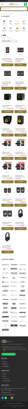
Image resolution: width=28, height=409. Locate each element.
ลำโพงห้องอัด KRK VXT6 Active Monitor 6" (20, 199)
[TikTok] (9, 398)
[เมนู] (2, 4)
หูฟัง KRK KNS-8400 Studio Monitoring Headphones (6, 246)
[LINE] (25, 4)
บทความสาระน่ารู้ (5, 378)
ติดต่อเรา (4, 376)
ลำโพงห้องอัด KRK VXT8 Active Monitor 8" (7, 223)
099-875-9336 (10, 349)
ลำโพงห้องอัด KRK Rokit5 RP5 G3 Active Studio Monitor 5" (20, 153)
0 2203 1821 (11, 347)
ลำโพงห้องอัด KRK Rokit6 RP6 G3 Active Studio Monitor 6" (7, 176)
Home (2, 13)
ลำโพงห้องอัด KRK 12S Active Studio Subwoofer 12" (20, 106)
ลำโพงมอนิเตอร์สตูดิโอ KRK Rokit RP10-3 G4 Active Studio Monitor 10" (7, 59)
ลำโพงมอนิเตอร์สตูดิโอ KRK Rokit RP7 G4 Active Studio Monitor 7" (7, 82)
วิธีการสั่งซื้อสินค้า (5, 366)
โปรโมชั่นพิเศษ (5, 364)
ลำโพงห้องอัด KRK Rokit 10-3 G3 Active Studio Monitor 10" (20, 129)
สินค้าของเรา (4, 361)
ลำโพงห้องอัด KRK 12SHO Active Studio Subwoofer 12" (7, 129)
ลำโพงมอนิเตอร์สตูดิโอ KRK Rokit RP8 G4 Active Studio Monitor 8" (20, 82)
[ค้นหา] (25, 8)
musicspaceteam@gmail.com (8, 395)
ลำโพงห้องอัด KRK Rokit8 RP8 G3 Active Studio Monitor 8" (20, 176)
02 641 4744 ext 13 (19, 347)
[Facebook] (2, 398)
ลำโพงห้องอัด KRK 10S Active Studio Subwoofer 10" (7, 106)
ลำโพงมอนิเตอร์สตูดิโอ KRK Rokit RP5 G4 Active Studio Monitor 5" (20, 59)
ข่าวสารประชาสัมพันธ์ (6, 381)
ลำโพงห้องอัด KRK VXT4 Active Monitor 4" (7, 199)
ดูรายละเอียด (7, 65)
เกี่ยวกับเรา (4, 374)
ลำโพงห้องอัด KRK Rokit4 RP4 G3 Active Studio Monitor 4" (7, 153)
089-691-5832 (17, 349)
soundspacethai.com (6, 392)
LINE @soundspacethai (9, 354)
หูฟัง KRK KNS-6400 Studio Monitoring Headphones (19, 223)
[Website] (12, 398)
